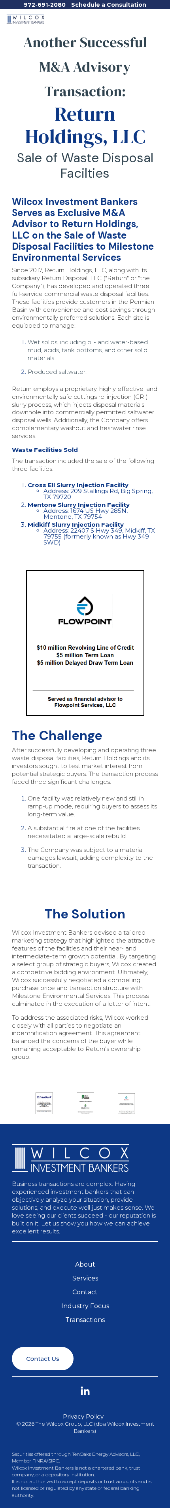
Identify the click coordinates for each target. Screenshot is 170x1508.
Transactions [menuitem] (85, 1320)
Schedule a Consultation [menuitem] (108, 5)
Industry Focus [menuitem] (85, 1306)
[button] (159, 17)
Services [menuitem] (85, 1278)
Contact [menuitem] (85, 1292)
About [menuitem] (85, 1264)
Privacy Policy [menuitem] (83, 1416)
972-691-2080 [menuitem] (45, 5)
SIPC (53, 1461)
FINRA (39, 1461)
